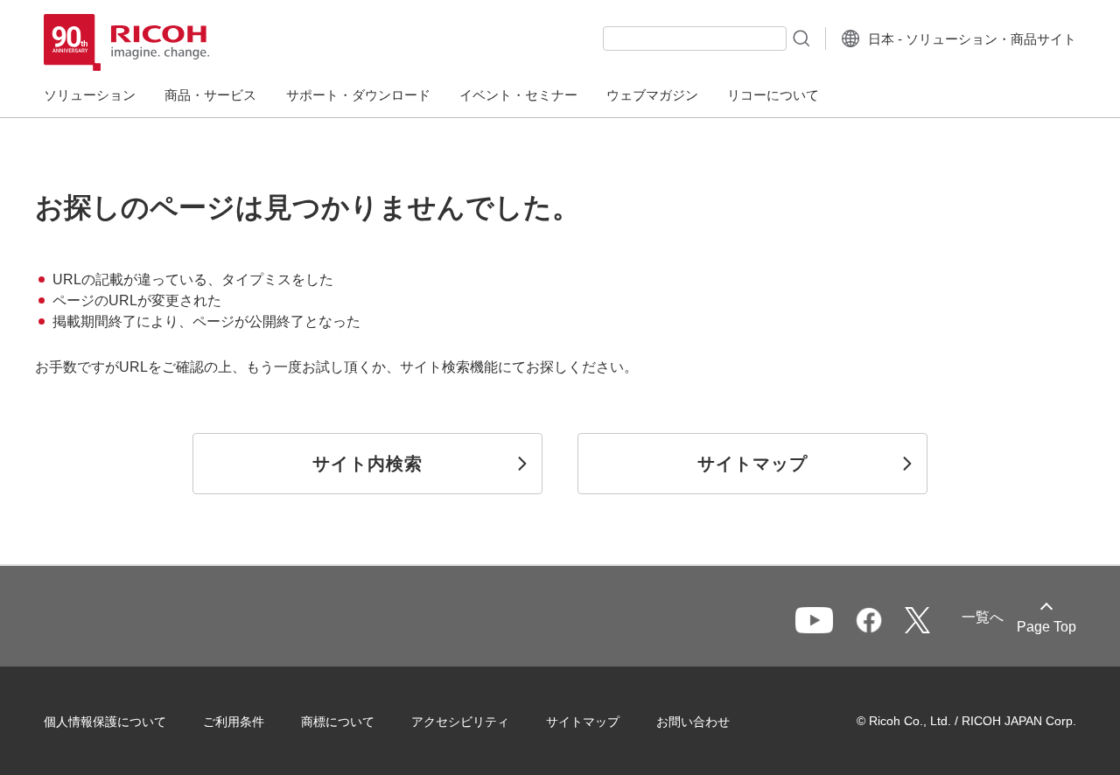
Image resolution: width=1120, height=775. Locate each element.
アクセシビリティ (460, 722)
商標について (337, 722)
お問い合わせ (693, 722)
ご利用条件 (233, 722)
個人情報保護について (105, 722)
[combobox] (695, 38)
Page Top (1046, 626)
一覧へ (983, 617)
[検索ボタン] (799, 37)
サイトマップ (583, 722)
